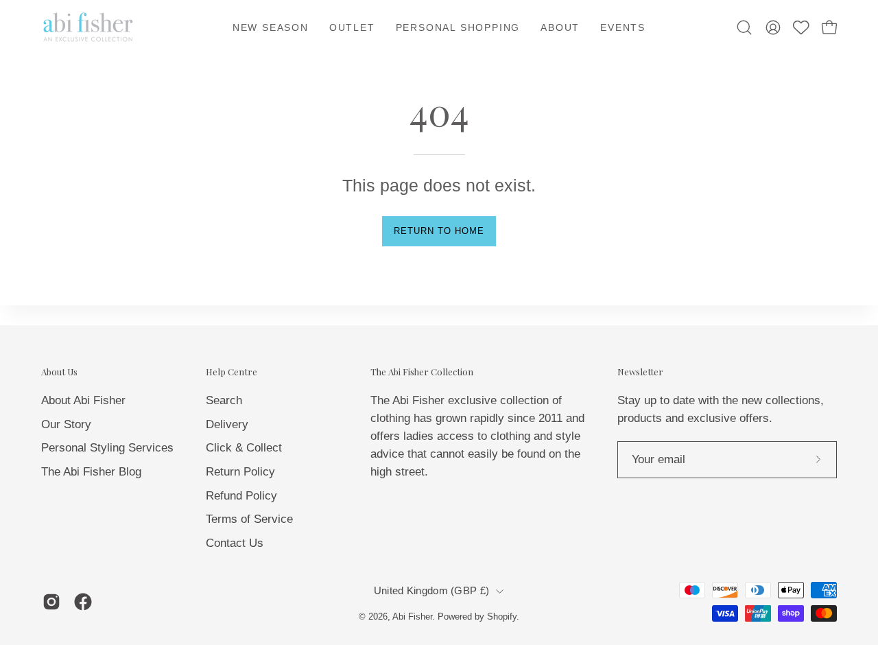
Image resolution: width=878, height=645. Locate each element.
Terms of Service (249, 519)
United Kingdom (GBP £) (431, 590)
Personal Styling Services (107, 447)
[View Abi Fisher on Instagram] (51, 601)
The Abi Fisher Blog (91, 471)
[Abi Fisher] (89, 27)
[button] (560, 27)
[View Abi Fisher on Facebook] (83, 601)
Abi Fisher (412, 617)
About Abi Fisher (83, 399)
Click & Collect (244, 447)
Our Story (66, 423)
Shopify (502, 617)
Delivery (227, 423)
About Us (59, 371)
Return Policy (240, 471)
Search (224, 399)
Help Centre (231, 371)
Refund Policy (241, 495)
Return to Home (439, 231)
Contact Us (234, 542)
